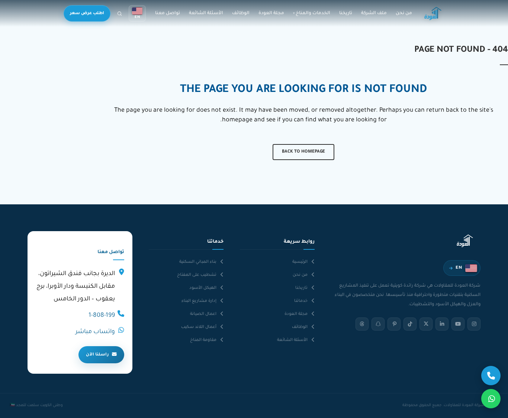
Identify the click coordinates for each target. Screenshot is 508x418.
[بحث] (119, 13)
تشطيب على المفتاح (196, 275)
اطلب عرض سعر (87, 13)
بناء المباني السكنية (197, 262)
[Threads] (362, 324)
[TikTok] (410, 324)
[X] (426, 324)
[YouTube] (457, 324)
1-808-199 (102, 315)
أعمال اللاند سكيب (198, 327)
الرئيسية (300, 262)
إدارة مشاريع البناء (198, 301)
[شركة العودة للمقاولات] (432, 13)
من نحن (404, 13)
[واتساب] (491, 398)
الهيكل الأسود (202, 288)
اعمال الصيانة (203, 314)
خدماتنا (301, 301)
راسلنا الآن (97, 354)
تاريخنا (345, 13)
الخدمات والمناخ (313, 13)
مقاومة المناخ (203, 340)
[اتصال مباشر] (491, 375)
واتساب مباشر (95, 332)
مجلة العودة (271, 13)
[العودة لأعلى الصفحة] (15, 406)
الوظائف (241, 13)
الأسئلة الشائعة (206, 13)
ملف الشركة (374, 13)
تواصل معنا (167, 13)
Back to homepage (303, 152)
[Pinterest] (394, 324)
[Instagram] (473, 324)
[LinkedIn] (441, 324)
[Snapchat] (378, 324)
